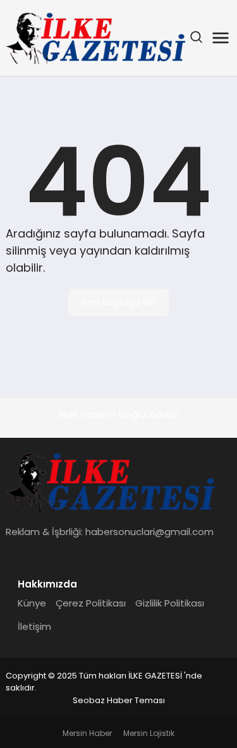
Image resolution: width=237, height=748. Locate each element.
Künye (32, 603)
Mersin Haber (87, 733)
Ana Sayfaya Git (119, 301)
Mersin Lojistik (148, 733)
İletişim (34, 626)
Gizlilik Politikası (169, 603)
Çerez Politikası (91, 603)
